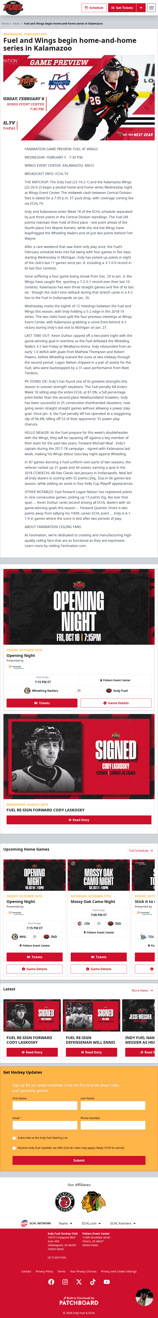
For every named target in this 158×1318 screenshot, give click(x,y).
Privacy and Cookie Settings (119, 1271)
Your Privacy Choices (83, 1271)
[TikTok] (92, 1281)
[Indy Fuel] (13, 8)
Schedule (96, 8)
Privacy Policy (44, 1271)
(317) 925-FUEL (57, 1257)
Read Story (81, 820)
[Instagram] (65, 1281)
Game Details (118, 703)
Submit (79, 1160)
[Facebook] (51, 1281)
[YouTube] (106, 1281)
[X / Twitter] (79, 1281)
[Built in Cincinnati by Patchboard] (79, 1301)
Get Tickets (124, 8)
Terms (62, 1271)
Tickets (44, 703)
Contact (26, 1271)
